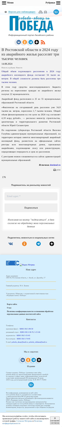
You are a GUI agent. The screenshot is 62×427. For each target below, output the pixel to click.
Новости (19, 68)
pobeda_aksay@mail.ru (20, 342)
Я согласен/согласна (54, 420)
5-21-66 (37, 332)
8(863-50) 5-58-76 (27, 332)
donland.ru (55, 165)
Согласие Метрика (24, 421)
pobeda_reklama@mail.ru (38, 342)
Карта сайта (12, 304)
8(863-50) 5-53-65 (23, 335)
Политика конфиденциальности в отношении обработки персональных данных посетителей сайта (30, 312)
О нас (9, 308)
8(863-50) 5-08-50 (26, 329)
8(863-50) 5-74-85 (23, 339)
